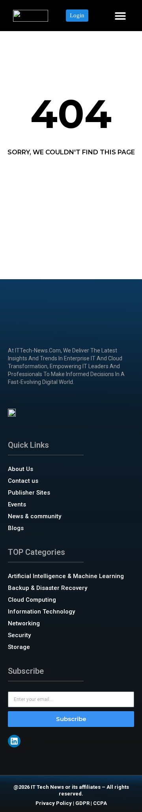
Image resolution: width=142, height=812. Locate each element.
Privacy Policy (54, 803)
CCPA (100, 803)
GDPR (82, 803)
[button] (120, 15)
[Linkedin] (14, 741)
